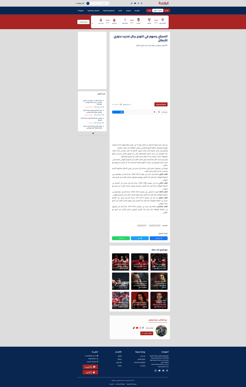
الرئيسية (137, 10)
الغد (149, 10)
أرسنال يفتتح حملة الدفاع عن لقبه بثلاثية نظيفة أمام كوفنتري (92, 127)
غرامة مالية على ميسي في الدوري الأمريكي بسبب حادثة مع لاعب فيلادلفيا (92, 102)
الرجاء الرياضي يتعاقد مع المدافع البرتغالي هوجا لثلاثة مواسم (93, 111)
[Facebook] (141, 3)
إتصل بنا (142, 365)
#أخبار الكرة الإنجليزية (154, 225)
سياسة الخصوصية (132, 384)
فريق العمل (141, 359)
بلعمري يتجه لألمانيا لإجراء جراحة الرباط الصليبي (91, 119)
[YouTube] (135, 3)
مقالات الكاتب (148, 333)
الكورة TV (81, 10)
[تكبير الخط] (154, 112)
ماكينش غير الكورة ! (93, 10)
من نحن (142, 355)
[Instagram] (138, 3)
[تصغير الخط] (159, 112)
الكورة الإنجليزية (161, 104)
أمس (166, 10)
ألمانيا (120, 355)
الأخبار (120, 10)
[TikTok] (131, 3)
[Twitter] (163, 370)
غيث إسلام (126, 104)
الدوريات (128, 10)
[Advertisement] (140, 129)
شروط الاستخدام (120, 384)
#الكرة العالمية (88, 107)
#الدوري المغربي (88, 115)
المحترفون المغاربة (109, 10)
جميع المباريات (83, 22)
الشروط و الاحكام (139, 362)
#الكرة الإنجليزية (142, 225)
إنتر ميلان (119, 362)
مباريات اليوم (158, 10)
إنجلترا (120, 365)
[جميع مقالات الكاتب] (161, 330)
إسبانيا (120, 359)
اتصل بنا (111, 384)
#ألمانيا (90, 123)
